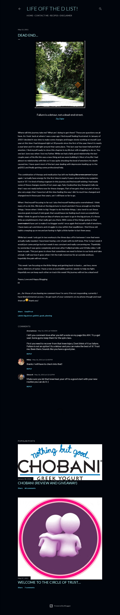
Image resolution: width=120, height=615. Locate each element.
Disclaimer (66, 15)
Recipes (54, 15)
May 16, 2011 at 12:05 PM (42, 360)
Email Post (29, 311)
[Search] (100, 8)
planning (48, 316)
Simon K (30, 375)
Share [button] (20, 311)
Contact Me (42, 15)
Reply (29, 354)
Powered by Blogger (62, 606)
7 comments (30, 587)
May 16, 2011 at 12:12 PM (44, 375)
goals (42, 316)
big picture (28, 316)
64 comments (30, 488)
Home (30, 15)
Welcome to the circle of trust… (49, 582)
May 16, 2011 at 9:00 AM (47, 331)
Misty (29, 360)
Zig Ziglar (60, 118)
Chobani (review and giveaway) (47, 483)
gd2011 (36, 316)
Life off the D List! (52, 8)
